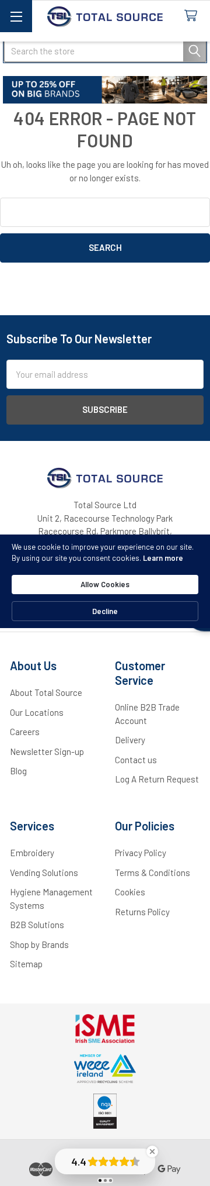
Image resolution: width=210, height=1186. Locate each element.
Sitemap (26, 964)
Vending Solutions (44, 872)
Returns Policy (142, 911)
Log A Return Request (157, 779)
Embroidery (32, 852)
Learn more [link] (163, 558)
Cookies (130, 892)
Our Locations (37, 712)
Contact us (136, 759)
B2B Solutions (37, 924)
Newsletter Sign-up (47, 751)
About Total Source (46, 692)
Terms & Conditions (152, 872)
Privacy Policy (140, 852)
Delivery (130, 740)
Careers (25, 731)
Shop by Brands (39, 944)
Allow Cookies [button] (105, 584)
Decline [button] (105, 611)
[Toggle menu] (16, 16)
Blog (18, 771)
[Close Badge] (152, 1151)
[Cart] (193, 16)
